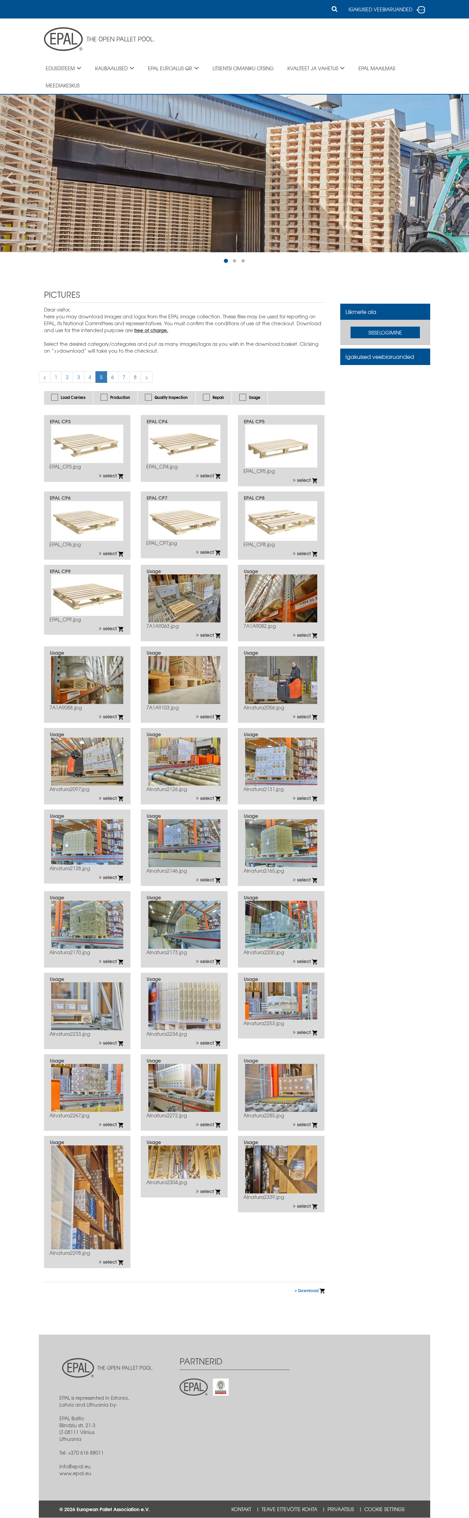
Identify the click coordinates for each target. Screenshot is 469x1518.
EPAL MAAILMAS (376, 68)
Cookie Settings (384, 1509)
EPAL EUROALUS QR (170, 68)
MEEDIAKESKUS (63, 85)
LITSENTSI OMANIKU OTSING (243, 68)
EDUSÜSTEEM (60, 68)
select (110, 475)
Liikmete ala (360, 311)
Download (308, 1290)
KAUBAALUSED (111, 68)
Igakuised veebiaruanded (379, 356)
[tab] (385, 312)
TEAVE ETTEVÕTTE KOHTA (289, 1509)
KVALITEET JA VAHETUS (312, 68)
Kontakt (241, 1509)
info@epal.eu (75, 1466)
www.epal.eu (75, 1473)
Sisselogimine (385, 332)
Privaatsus (341, 1509)
